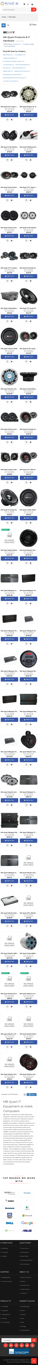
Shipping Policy (6, 1277)
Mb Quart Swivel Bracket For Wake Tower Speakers (9, 308)
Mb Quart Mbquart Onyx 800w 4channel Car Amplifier (9, 873)
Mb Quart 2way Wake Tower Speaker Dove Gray (28, 953)
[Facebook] (6, 1345)
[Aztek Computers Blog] (32, 1345)
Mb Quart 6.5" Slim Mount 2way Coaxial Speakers (28, 469)
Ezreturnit (5, 1252)
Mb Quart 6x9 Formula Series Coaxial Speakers (9, 187)
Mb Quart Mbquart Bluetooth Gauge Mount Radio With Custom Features (28, 671)
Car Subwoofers (8, 64)
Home (4, 17)
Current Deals (6, 1322)
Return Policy (25, 1256)
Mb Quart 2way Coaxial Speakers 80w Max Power (9, 469)
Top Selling (5, 1306)
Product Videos (25, 1289)
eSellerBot (5, 1248)
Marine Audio (8, 55)
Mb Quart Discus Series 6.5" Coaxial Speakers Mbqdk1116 (9, 228)
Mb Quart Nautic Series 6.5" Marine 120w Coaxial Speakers (28, 550)
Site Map (4, 1318)
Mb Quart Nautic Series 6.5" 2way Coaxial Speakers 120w (28, 1074)
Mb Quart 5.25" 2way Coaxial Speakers (28, 348)
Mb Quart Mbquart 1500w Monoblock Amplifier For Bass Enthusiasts (9, 631)
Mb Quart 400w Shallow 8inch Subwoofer (28, 510)
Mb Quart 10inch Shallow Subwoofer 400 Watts (9, 348)
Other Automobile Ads (22, 64)
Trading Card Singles (10, 58)
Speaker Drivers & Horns (22, 71)
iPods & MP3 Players (19, 68)
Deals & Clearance (26, 1277)
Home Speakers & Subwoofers (12, 74)
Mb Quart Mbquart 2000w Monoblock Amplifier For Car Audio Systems (9, 711)
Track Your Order (7, 1281)
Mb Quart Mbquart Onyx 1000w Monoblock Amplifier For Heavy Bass (28, 832)
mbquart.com (17, 44)
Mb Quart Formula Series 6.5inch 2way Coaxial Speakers (28, 429)
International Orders (27, 1260)
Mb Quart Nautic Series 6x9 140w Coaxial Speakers (9, 792)
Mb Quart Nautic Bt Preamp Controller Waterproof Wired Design (9, 994)
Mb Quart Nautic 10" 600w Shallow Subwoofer (28, 107)
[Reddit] (27, 1345)
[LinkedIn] (22, 1345)
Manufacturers (6, 1314)
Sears (22, 1318)
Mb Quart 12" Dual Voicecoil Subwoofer (28, 308)
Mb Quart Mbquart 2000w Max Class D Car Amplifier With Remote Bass (9, 671)
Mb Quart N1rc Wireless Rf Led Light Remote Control (28, 913)
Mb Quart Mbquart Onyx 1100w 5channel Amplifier (9, 590)
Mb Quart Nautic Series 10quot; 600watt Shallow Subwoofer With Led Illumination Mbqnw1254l (9, 389)
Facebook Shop (25, 1330)
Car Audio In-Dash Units (11, 81)
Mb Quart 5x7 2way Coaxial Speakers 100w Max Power (9, 107)
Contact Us (24, 1293)
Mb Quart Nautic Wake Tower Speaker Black (9, 953)
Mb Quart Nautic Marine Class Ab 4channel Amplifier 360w (9, 913)
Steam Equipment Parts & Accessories (14, 77)
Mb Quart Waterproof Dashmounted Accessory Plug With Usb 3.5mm (28, 147)
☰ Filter (33, 24)
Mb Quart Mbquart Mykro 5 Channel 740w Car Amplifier (28, 711)
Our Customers (25, 1264)
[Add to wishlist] (7, 120)
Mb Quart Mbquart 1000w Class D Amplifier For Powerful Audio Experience (28, 631)
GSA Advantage (25, 1306)
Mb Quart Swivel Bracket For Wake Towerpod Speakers (28, 389)
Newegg (23, 1326)
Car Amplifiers (20, 55)
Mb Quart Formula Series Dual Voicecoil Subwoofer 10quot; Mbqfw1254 (9, 510)
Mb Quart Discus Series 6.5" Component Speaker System (9, 429)
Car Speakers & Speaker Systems (13, 61)
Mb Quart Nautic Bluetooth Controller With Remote (9, 550)
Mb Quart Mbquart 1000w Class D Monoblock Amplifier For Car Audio (28, 590)
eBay (22, 1322)
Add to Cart (10, 115)
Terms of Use (25, 1248)
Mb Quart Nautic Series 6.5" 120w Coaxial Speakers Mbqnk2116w (28, 873)
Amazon (23, 1314)
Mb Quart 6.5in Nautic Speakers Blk (9, 147)
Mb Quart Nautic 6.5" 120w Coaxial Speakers (28, 994)
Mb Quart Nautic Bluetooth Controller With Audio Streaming (28, 1034)
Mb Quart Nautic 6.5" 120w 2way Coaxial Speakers (9, 1034)
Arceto (23, 1310)
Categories (5, 1310)
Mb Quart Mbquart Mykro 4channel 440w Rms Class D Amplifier (9, 832)
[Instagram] (16, 1345)
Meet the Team (25, 1285)
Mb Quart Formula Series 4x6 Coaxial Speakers (28, 268)
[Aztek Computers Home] (7, 3)
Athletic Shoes (8, 71)
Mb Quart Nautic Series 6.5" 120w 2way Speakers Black (9, 1074)
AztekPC (4, 1256)
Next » (33, 1094)
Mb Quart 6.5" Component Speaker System (9, 268)
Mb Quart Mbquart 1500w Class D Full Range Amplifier (9, 752)
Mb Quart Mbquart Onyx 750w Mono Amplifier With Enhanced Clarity (28, 792)
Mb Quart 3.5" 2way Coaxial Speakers (28, 187)
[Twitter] (11, 1345)
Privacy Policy (25, 1252)
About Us (23, 1281)
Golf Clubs (7, 68)
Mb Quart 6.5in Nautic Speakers (28, 228)
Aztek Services (26, 1362)
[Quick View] (12, 120)
